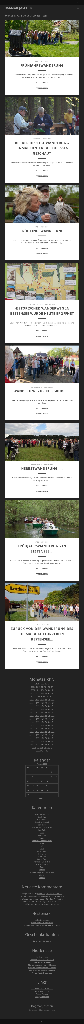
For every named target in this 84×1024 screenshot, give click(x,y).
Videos (42, 870)
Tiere (42, 867)
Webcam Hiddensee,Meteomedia (42, 967)
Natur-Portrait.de (42, 991)
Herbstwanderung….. (42, 468)
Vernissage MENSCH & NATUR (49, 893)
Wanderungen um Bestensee (42, 872)
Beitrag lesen (42, 83)
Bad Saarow (42, 819)
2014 (31, 722)
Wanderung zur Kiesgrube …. (42, 391)
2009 (31, 738)
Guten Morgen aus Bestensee (46, 904)
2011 (31, 731)
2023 (31, 693)
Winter (42, 877)
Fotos (42, 833)
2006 (34, 747)
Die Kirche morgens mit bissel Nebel (46, 901)
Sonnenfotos (42, 859)
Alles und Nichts (47, 304)
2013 (31, 725)
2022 (32, 696)
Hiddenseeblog (42, 957)
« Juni (41, 798)
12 (37, 687)
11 (40, 690)
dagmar (23, 896)
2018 (31, 709)
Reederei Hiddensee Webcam (42, 959)
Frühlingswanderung (42, 231)
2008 (31, 741)
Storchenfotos (42, 864)
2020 (31, 703)
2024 (33, 690)
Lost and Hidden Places (42, 840)
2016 (31, 715)
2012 (31, 728)
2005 (38, 751)
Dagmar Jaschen (19, 8)
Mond (41, 843)
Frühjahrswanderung (42, 65)
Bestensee (45, 61)
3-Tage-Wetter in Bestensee (42, 922)
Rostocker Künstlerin (42, 941)
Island (42, 838)
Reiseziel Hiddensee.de (41, 962)
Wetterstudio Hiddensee (42, 973)
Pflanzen (42, 854)
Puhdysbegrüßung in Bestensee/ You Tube (42, 925)
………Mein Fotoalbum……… (42, 989)
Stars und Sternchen (41, 862)
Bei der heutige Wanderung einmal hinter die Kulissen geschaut (42, 148)
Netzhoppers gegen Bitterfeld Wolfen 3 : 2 (46, 896)
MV (42, 846)
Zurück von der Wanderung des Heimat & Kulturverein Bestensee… (42, 633)
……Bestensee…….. (42, 920)
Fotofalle (42, 830)
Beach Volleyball (42, 822)
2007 (31, 744)
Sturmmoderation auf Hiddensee (42, 965)
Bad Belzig (42, 817)
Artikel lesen (42, 88)
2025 (33, 687)
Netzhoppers (42, 851)
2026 (37, 684)
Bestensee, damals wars (42, 827)
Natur (42, 848)
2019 (31, 706)
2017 (31, 712)
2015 (31, 719)
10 (39, 687)
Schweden (42, 856)
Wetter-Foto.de (42, 994)
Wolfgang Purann (42, 996)
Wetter (42, 875)
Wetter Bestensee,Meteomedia (42, 970)
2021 (31, 700)
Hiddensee (42, 835)
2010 (31, 735)
